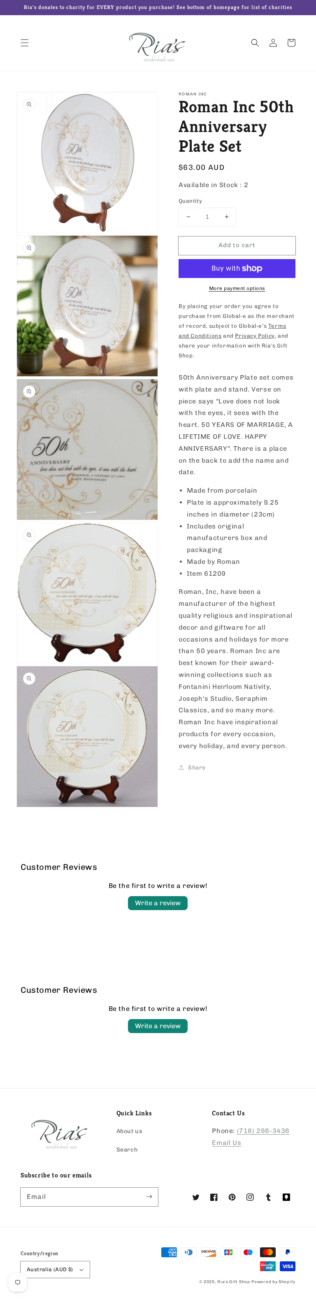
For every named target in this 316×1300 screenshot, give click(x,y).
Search (127, 1149)
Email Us (226, 1143)
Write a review (158, 903)
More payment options (237, 288)
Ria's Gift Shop (233, 1281)
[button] (25, 43)
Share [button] (197, 767)
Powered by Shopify (273, 1281)
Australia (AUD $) (50, 1269)
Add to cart (237, 245)
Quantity (190, 201)
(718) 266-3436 (263, 1131)
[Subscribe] (149, 1197)
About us (129, 1131)
